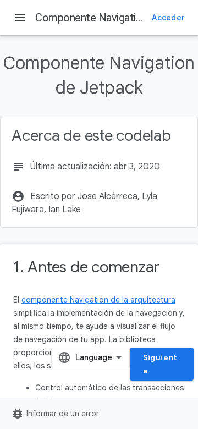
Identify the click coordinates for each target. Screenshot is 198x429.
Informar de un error (55, 414)
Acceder (168, 18)
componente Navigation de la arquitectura (98, 300)
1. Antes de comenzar (86, 267)
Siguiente (160, 364)
